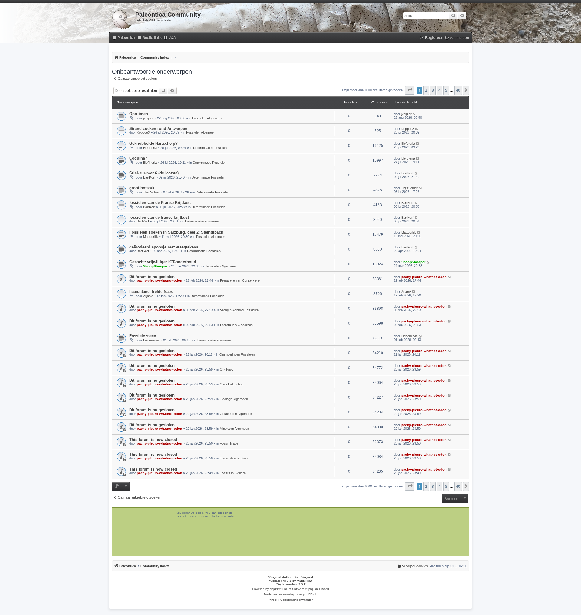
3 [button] (433, 90)
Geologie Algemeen (234, 399)
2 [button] (426, 90)
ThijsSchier (151, 192)
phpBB (274, 589)
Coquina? (138, 158)
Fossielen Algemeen (207, 118)
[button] (409, 90)
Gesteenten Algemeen (236, 414)
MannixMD (304, 580)
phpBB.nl (309, 594)
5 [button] (446, 90)
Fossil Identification (234, 458)
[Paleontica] (122, 18)
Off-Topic (226, 369)
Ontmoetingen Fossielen (237, 354)
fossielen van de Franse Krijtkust (160, 202)
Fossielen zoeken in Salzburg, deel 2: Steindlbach (176, 232)
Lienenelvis (151, 340)
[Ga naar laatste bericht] (414, 114)
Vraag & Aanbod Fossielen (239, 310)
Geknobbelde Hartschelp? (153, 143)
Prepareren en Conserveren (240, 280)
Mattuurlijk (150, 236)
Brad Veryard (303, 577)
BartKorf (149, 177)
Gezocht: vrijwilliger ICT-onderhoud (162, 262)
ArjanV (148, 296)
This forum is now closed (153, 439)
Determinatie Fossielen (210, 148)
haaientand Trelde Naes (151, 291)
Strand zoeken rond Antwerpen (158, 128)
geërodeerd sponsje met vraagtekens (163, 247)
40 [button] (458, 90)
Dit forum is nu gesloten (152, 276)
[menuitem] (123, 38)
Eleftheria (150, 148)
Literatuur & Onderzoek (237, 325)
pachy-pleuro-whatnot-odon (159, 280)
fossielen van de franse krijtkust (159, 217)
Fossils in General (233, 473)
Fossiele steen (142, 336)
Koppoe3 (143, 132)
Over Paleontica (231, 384)
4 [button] (439, 90)
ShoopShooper (155, 266)
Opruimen (138, 114)
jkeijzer (148, 118)
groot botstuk (141, 188)
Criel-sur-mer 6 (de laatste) (154, 173)
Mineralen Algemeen (234, 428)
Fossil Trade (229, 443)
